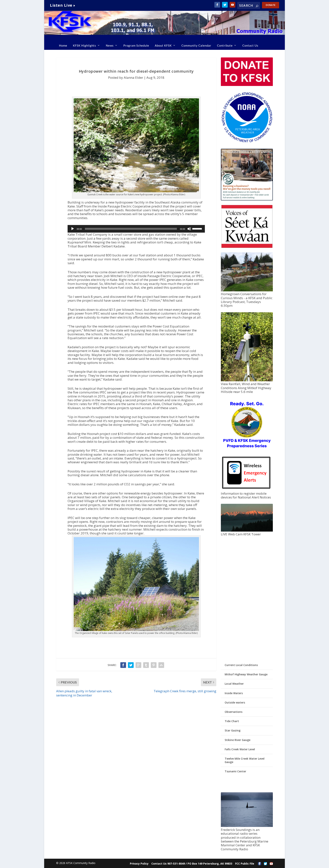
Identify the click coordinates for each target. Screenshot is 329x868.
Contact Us (250, 45)
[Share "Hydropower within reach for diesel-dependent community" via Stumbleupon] (161, 665)
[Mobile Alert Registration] (246, 489)
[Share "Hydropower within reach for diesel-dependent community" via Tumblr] (146, 665)
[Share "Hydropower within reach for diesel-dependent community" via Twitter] (131, 665)
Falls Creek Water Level (240, 749)
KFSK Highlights (84, 45)
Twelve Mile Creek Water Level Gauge (244, 760)
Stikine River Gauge (237, 740)
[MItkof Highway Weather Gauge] (247, 380)
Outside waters (235, 702)
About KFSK (163, 45)
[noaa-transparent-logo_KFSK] (247, 142)
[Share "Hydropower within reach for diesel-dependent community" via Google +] (138, 665)
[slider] (197, 228)
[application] (136, 229)
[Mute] (189, 229)
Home (63, 45)
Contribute (225, 45)
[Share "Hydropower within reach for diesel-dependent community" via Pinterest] (153, 665)
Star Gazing (232, 730)
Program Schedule (136, 45)
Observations (233, 712)
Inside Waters (234, 693)
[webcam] (247, 530)
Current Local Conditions (241, 665)
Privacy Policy (139, 863)
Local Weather (234, 683)
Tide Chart (232, 721)
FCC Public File (244, 863)
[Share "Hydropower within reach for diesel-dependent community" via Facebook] (123, 665)
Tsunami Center (235, 771)
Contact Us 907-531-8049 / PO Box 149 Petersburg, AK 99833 (191, 863)
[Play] (72, 229)
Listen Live (61, 5)
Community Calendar (196, 45)
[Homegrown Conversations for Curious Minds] (247, 290)
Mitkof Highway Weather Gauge (246, 674)
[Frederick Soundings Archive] (247, 826)
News (110, 45)
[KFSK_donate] (247, 85)
